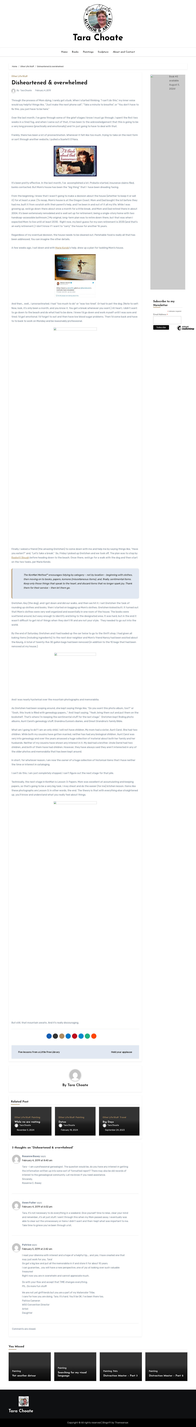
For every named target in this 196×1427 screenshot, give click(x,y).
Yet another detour (24, 1376)
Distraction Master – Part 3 (120, 1376)
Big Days (108, 1122)
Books (75, 52)
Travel (123, 1117)
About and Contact (124, 52)
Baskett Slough (20, 557)
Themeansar (121, 1422)
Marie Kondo (62, 247)
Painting (36, 1117)
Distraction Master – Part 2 (166, 1376)
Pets (115, 1371)
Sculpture (103, 52)
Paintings (88, 52)
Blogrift (107, 1422)
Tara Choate (98, 38)
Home (64, 52)
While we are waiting (27, 1122)
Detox (62, 1122)
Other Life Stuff (19, 76)
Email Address (160, 314)
